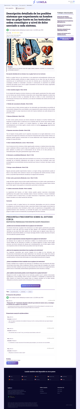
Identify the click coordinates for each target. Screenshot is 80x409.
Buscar (71, 2)
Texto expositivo (17, 35)
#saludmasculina (14, 291)
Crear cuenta (60, 391)
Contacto (41, 389)
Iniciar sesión (70, 1)
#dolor (30, 291)
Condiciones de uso (43, 393)
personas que (44, 125)
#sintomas (23, 291)
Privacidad (42, 391)
